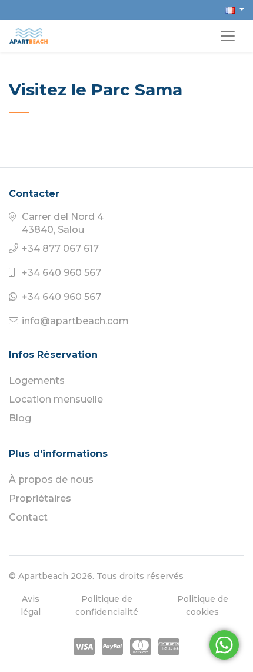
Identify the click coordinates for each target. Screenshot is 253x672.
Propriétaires (40, 498)
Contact (28, 517)
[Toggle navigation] (228, 36)
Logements (37, 380)
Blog (20, 418)
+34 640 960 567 (61, 272)
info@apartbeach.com (75, 321)
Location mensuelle (56, 399)
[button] (234, 9)
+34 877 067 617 (60, 248)
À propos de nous (51, 479)
